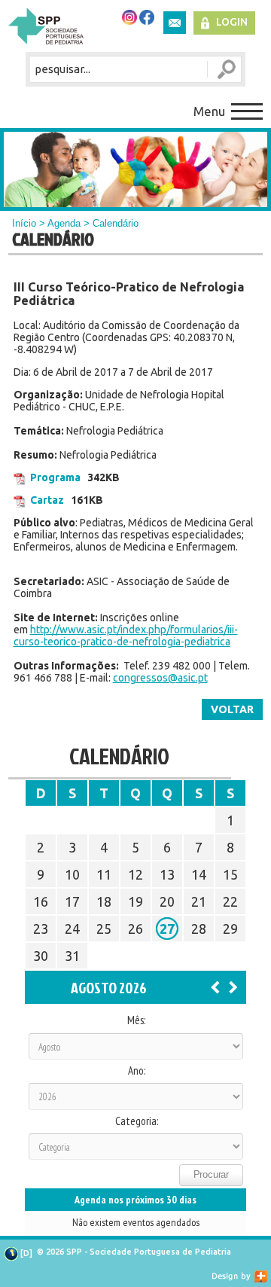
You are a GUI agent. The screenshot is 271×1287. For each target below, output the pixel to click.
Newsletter (174, 22)
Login (232, 22)
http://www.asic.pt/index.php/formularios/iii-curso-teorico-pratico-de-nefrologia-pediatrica (126, 636)
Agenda (64, 223)
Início (24, 223)
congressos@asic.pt (160, 678)
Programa (55, 477)
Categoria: (136, 1121)
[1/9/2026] (233, 986)
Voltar (232, 709)
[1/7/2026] (215, 986)
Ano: (136, 1071)
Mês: (136, 1020)
